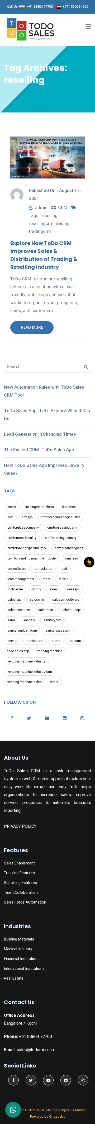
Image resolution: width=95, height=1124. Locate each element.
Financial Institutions (22, 959)
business (69, 507)
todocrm (75, 641)
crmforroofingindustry (61, 538)
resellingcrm (41, 223)
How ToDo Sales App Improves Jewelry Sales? (44, 469)
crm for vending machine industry (32, 558)
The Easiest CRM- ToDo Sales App (39, 449)
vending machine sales (24, 682)
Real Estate (13, 978)
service (12, 641)
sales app (14, 599)
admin (41, 207)
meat (46, 579)
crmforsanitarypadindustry (26, 548)
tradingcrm (40, 231)
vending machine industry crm (29, 672)
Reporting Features (20, 883)
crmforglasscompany (23, 527)
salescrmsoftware (65, 599)
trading (62, 223)
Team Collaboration (21, 892)
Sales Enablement (19, 863)
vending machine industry (26, 661)
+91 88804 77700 (40, 6)
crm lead (71, 558)
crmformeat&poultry (21, 538)
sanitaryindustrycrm (22, 630)
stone (56, 641)
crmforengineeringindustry (60, 517)
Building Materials (19, 939)
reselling (49, 215)
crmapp (27, 517)
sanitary (29, 620)
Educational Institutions (24, 968)
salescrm (37, 599)
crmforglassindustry (62, 527)
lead (64, 569)
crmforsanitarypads (69, 548)
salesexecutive (18, 610)
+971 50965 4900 (75, 6)
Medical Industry (18, 949)
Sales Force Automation (25, 902)
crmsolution (43, 569)
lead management (20, 579)
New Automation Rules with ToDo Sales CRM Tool (44, 391)
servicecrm (35, 641)
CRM (62, 207)
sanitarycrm (52, 620)
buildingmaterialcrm (39, 507)
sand (11, 620)
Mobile (63, 579)
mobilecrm (15, 589)
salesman (45, 610)
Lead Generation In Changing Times (40, 434)
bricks (11, 507)
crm (10, 517)
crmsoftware (16, 569)
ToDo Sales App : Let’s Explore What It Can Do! (47, 414)
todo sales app (18, 651)
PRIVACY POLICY (20, 826)
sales (54, 589)
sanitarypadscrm (57, 630)
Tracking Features (19, 873)
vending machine (50, 651)
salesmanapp (71, 610)
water (54, 682)
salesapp (72, 589)
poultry (36, 589)
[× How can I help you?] (13, 1110)
